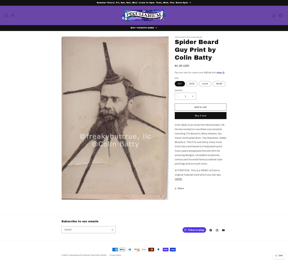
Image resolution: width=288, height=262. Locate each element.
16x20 (219, 84)
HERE (178, 179)
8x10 (192, 84)
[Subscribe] (112, 229)
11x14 (205, 84)
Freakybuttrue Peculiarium (79, 255)
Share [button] (181, 188)
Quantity (179, 90)
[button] (6, 15)
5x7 (180, 84)
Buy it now (200, 115)
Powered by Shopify (98, 255)
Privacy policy (115, 255)
